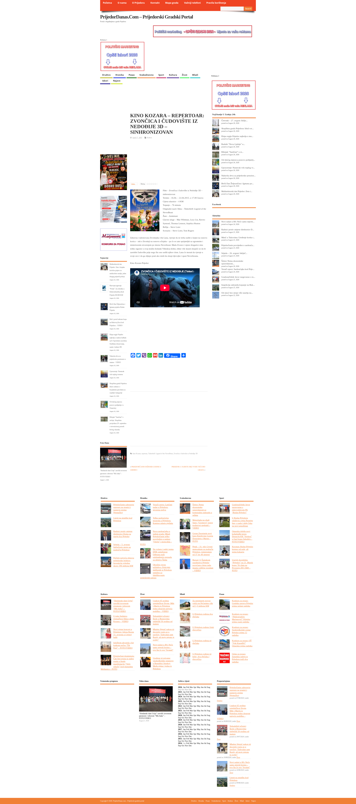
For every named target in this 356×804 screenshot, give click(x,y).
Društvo (106, 74)
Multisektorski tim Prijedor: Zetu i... (236, 191)
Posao (132, 74)
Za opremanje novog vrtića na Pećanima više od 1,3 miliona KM (202, 603)
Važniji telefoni (192, 2)
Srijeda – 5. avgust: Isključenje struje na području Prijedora (122, 547)
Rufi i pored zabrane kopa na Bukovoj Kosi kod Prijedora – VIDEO (118, 322)
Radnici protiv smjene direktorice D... (237, 229)
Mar (191, 687)
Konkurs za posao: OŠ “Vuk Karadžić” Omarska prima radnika (242, 643)
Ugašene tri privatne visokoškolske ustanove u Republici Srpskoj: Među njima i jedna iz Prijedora (163, 663)
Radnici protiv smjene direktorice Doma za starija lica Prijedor (122, 534)
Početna (107, 2)
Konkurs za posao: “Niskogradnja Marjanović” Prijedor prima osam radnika (241, 618)
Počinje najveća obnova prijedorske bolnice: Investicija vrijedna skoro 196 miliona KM (123, 562)
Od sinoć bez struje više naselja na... (237, 293)
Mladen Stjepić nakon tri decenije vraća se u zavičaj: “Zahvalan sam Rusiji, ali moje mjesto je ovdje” (163, 634)
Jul (205, 687)
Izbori (105, 80)
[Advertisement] (168, 161)
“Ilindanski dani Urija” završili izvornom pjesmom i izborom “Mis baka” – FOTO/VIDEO (113, 474)
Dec (190, 694)
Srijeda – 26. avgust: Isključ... (234, 253)
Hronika (119, 74)
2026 (180, 687)
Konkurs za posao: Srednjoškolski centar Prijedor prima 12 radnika (241, 631)
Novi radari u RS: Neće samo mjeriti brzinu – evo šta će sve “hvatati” (163, 647)
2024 (180, 697)
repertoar (144, 454)
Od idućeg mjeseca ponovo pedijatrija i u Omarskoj (116, 405)
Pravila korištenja (216, 2)
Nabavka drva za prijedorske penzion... (238, 175)
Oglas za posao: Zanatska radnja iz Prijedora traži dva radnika (240, 658)
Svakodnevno (146, 74)
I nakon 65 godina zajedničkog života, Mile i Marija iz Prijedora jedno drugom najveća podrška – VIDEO (163, 605)
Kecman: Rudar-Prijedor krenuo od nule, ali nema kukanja (242, 549)
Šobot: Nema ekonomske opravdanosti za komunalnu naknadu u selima (202, 509)
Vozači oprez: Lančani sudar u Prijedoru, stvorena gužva (162, 507)
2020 (180, 715)
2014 (180, 743)
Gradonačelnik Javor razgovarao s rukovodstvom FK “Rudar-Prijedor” (241, 508)
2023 (180, 701)
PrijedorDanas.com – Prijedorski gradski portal (146, 17)
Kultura (173, 74)
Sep (179, 694)
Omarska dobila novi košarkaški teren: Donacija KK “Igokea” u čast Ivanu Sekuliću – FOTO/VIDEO (242, 536)
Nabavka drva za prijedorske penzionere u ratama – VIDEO (118, 359)
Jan (184, 687)
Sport (161, 74)
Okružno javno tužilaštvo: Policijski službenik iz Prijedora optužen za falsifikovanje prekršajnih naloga (156, 571)
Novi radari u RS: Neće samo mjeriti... (237, 221)
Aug (208, 687)
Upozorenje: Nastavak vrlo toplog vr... (238, 167)
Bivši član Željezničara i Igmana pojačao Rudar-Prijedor (117, 307)
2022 (180, 706)
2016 (180, 734)
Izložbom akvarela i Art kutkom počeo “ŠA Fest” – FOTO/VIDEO (123, 645)
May (198, 687)
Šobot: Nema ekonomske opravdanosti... (232, 262)
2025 (180, 692)
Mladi (195, 74)
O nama (122, 2)
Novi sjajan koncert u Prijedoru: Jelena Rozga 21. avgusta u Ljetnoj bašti (123, 633)
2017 (180, 729)
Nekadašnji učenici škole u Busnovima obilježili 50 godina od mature (162, 620)
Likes (133, 184)
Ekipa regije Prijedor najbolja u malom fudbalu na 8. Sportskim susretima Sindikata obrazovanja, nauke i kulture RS (118, 341)
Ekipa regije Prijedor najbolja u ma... (237, 136)
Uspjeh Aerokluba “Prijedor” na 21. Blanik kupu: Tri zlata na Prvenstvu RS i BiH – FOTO (242, 565)
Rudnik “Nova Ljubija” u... (233, 144)
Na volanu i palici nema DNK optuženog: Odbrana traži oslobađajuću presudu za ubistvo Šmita (163, 554)
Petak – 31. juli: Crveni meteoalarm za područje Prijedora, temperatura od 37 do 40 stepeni (202, 550)
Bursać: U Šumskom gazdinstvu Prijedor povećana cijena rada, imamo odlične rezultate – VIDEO (202, 565)
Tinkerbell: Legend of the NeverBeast (160, 454)
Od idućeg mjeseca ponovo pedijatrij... (238, 160)
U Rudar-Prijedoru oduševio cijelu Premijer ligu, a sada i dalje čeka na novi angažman (242, 522)
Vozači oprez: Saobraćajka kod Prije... (237, 269)
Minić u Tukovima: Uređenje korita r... (238, 237)
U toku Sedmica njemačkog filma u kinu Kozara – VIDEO (123, 619)
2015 (180, 739)
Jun (202, 687)
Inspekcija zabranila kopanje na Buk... (238, 285)
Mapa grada (171, 2)
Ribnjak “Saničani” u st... (232, 152)
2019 (180, 720)
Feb (187, 687)
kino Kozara (137, 454)
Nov (186, 694)
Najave (116, 80)
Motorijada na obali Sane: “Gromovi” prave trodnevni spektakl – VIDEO (202, 524)
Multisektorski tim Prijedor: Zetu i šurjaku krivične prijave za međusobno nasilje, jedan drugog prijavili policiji (118, 270)
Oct (182, 694)
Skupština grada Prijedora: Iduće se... (237, 128)
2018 (180, 725)
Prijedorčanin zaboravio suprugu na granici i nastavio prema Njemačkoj (123, 508)
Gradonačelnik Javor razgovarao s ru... (238, 277)
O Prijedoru (138, 2)
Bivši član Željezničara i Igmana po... (237, 183)
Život (184, 74)
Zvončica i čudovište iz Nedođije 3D (186, 454)
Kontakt (155, 2)
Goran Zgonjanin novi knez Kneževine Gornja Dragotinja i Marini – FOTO (202, 537)
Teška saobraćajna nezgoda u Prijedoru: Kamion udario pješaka (163, 520)
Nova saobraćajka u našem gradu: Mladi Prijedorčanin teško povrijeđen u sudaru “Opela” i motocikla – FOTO (156, 538)
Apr (194, 687)
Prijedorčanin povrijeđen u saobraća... (237, 245)
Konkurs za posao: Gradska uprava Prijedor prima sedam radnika (242, 603)
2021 (180, 711)
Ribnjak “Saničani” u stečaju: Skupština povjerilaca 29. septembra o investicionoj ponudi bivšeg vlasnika (118, 423)
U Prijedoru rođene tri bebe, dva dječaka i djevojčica (201, 656)
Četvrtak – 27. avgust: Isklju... (234, 120)
